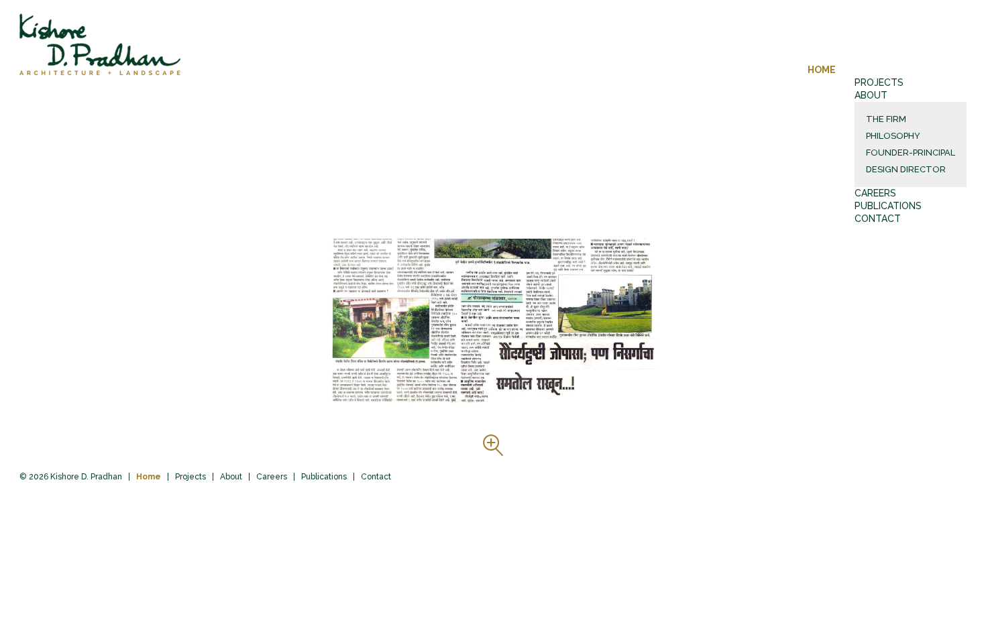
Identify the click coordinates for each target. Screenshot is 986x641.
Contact (878, 218)
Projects (879, 82)
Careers (875, 193)
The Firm (886, 119)
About (871, 95)
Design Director (906, 169)
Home (822, 69)
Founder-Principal (910, 153)
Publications (888, 205)
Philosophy (893, 136)
